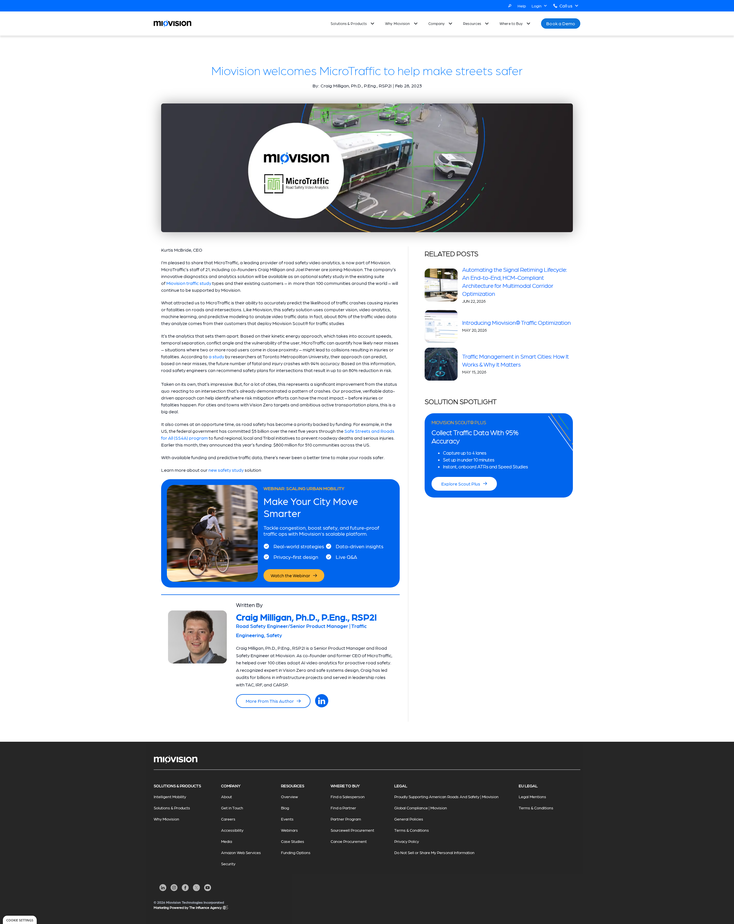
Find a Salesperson (348, 796)
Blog (285, 807)
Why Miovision (397, 23)
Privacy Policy (406, 841)
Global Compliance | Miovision (420, 807)
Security (228, 863)
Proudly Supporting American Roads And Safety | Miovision (446, 796)
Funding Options (296, 852)
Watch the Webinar (290, 575)
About (226, 796)
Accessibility (232, 830)
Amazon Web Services (241, 852)
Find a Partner (343, 807)
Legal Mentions (532, 796)
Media (226, 841)
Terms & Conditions (411, 830)
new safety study (226, 470)
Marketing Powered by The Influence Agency (188, 907)
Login (537, 5)
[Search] (510, 5)
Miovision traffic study (188, 283)
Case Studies (292, 841)
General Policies (408, 819)
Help (522, 5)
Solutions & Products (349, 23)
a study (216, 356)
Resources (472, 23)
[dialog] (20, 920)
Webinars (289, 830)
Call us (566, 5)
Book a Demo (560, 23)
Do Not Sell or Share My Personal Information (434, 852)
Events (287, 819)
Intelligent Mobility (170, 796)
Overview (289, 796)
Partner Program (346, 819)
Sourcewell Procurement (352, 830)
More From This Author (270, 701)
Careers (228, 819)
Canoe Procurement (349, 841)
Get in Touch (232, 807)
